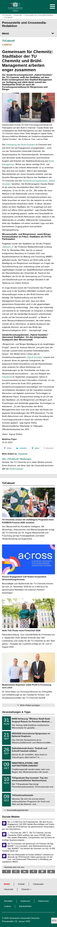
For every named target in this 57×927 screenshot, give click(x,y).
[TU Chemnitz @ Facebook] (6, 871)
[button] (49, 7)
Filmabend (7, 377)
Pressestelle (7, 921)
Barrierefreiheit (25, 906)
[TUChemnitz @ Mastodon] (42, 871)
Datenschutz (43, 901)
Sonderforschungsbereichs (35, 180)
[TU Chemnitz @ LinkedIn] (24, 871)
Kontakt (21, 884)
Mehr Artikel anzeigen (30, 705)
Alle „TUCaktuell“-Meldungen (16, 459)
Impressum (25, 901)
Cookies (7, 906)
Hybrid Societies (34, 357)
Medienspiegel (16, 469)
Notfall (7, 884)
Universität (8, 889)
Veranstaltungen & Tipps (16, 712)
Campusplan (38, 884)
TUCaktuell (8, 40)
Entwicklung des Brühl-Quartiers (20, 144)
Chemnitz (22, 454)
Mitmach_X (8, 247)
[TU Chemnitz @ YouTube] (51, 871)
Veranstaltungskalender (17, 810)
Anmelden (8, 901)
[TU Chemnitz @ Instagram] (16, 871)
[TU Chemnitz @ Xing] (33, 871)
